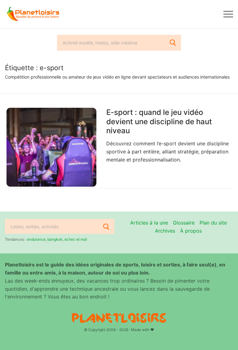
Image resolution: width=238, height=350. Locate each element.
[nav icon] (228, 13)
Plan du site (213, 223)
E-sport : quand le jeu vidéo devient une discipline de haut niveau (159, 121)
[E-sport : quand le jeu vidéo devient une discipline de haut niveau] (51, 147)
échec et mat (75, 239)
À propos (191, 231)
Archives (165, 231)
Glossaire (184, 223)
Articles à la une (149, 223)
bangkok (55, 239)
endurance (36, 239)
